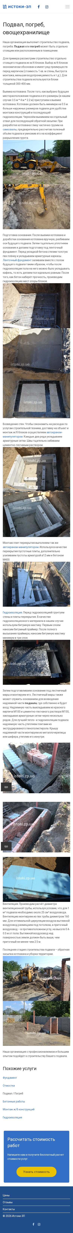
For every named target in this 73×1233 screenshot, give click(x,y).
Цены (6, 1195)
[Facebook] (40, 6)
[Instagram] (48, 6)
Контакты (9, 1209)
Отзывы (8, 1202)
